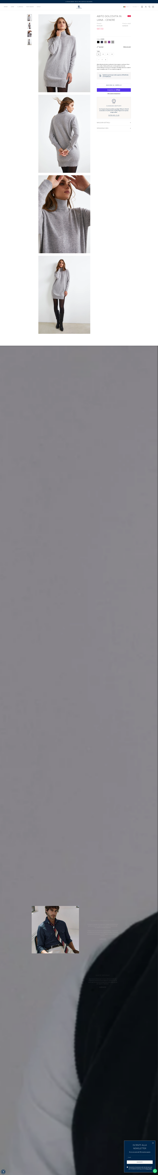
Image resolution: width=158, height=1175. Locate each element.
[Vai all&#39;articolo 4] (29, 42)
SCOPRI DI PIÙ (102, 939)
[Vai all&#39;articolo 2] (29, 25)
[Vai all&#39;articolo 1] (29, 17)
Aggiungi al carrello (114, 85)
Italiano (135, 6)
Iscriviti (140, 1162)
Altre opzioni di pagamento (114, 93)
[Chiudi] (153, 1143)
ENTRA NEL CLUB (113, 115)
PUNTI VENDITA (30, 6)
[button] (3, 1172)
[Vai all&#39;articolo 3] (29, 33)
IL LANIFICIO (20, 6)
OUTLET (39, 6)
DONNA (6, 6)
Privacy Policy (149, 1168)
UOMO (12, 6)
